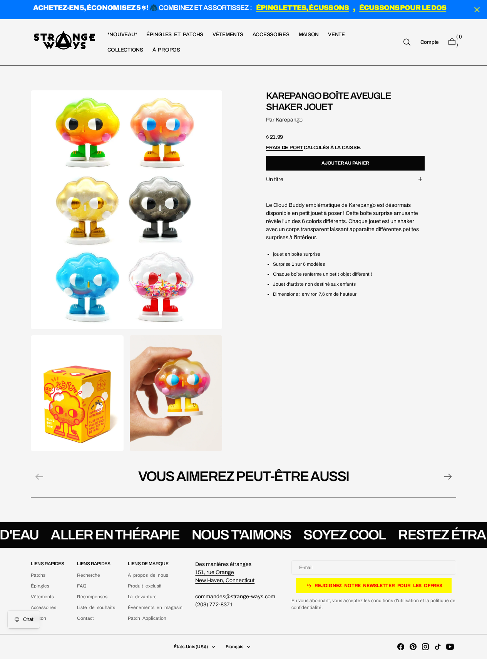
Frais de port (284, 147)
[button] (429, 42)
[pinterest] (413, 647)
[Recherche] (407, 42)
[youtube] (450, 647)
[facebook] (401, 647)
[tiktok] (438, 647)
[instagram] (425, 647)
